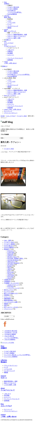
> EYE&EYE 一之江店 (10, 332)
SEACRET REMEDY (13, 263)
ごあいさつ (10, 49)
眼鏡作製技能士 (8, 300)
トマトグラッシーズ (13, 288)
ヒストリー (10, 55)
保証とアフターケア (10, 383)
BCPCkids (10, 286)
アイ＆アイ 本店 (9, 148)
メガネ (9, 21)
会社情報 (6, 395)
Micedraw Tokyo (11, 257)
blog (10, 95)
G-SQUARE (10, 252)
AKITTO (9, 269)
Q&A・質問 (7, 240)
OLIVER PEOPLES (13, 260)
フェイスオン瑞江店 (17, 355)
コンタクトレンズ (12, 26)
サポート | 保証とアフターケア (16, 36)
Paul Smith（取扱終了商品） (15, 258)
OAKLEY (10, 255)
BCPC (9, 270)
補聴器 (9, 27)
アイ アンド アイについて (15, 58)
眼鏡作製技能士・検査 (10, 381)
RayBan (9, 266)
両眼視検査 (7, 298)
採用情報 (10, 60)
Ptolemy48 (10, 254)
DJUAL (9, 273)
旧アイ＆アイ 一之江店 (11, 307)
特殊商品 (6, 295)
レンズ (9, 24)
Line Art (9, 278)
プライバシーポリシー (10, 411)
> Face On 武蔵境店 (9, 339)
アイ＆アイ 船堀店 (9, 244)
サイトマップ (8, 409)
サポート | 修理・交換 (13, 38)
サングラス (7, 291)
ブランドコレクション (10, 365)
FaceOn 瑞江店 (8, 245)
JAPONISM (10, 275)
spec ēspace (10, 264)
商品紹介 (6, 249)
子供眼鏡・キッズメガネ (11, 283)
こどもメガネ (11, 22)
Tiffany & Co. (11, 261)
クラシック (7, 297)
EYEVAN (10, 251)
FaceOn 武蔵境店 (9, 247)
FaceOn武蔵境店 (12, 14)
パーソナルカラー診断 (10, 302)
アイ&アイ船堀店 (12, 9)
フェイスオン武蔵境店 (10, 356)
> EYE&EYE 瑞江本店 (10, 330)
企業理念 (10, 51)
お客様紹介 (7, 281)
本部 (5, 305)
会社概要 (10, 53)
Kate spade (10, 276)
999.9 (8, 267)
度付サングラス (8, 290)
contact (12, 109)
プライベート (8, 309)
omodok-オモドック (13, 285)
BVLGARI (10, 272)
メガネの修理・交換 (10, 384)
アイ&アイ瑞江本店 (13, 7)
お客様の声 (7, 279)
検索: (2, 138)
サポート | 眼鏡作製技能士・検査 (17, 34)
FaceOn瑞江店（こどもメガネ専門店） (18, 74)
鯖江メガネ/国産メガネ (11, 293)
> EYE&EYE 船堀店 (10, 334)
